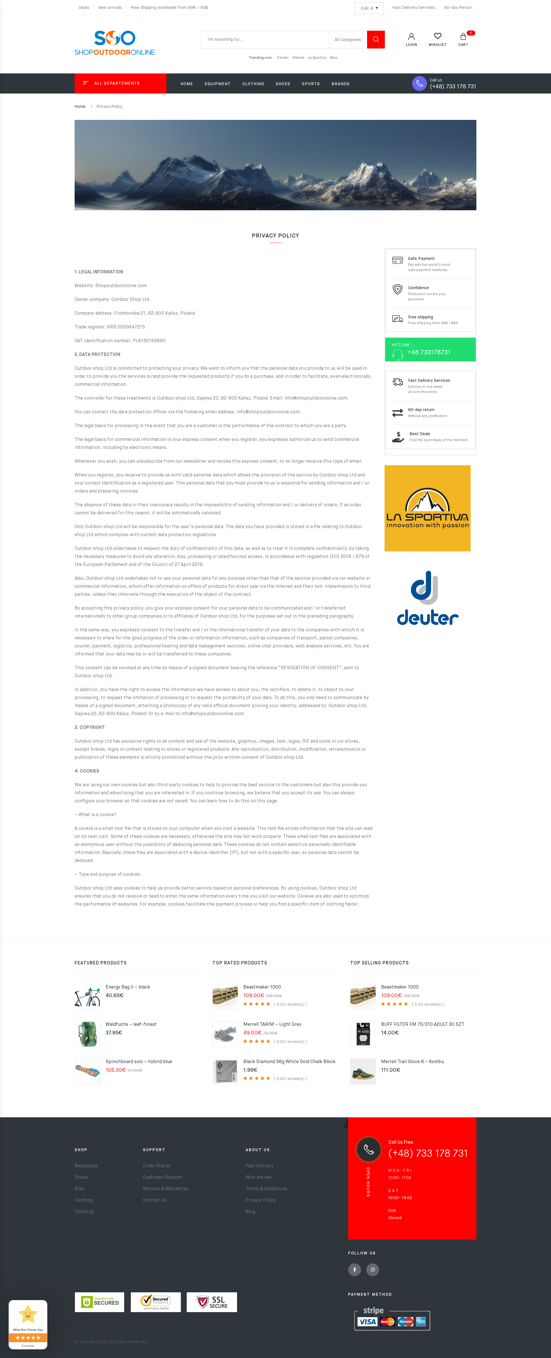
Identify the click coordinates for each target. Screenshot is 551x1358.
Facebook (354, 1269)
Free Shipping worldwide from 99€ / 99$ (169, 8)
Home (187, 84)
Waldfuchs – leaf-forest (131, 1024)
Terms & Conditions (266, 1189)
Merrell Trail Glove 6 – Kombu (412, 1062)
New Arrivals (110, 8)
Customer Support (163, 1177)
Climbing (84, 1212)
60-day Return (458, 8)
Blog (250, 1212)
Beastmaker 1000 (262, 987)
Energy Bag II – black (128, 987)
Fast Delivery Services (414, 8)
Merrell (298, 58)
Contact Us (154, 1200)
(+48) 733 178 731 (453, 87)
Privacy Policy (261, 1200)
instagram (372, 1269)
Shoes (81, 1177)
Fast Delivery (259, 1166)
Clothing (84, 1200)
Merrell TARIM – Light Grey (272, 1024)
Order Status (156, 1166)
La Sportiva (317, 58)
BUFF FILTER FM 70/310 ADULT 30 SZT (422, 1024)
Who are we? (259, 1177)
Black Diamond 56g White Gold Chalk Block (289, 1062)
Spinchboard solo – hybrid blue (139, 1062)
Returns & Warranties (166, 1189)
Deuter (283, 58)
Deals (84, 8)
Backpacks (86, 1166)
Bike (333, 58)
